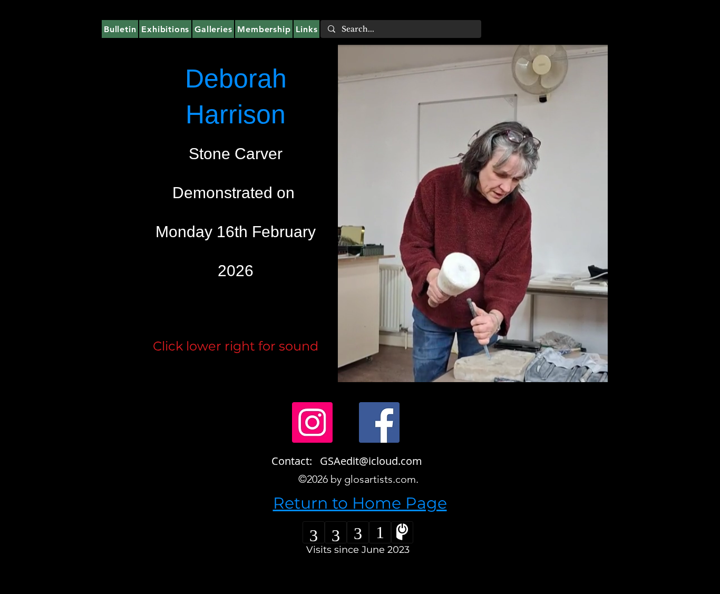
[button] (594, 370)
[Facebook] (379, 422)
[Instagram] (312, 422)
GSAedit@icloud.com (371, 461)
